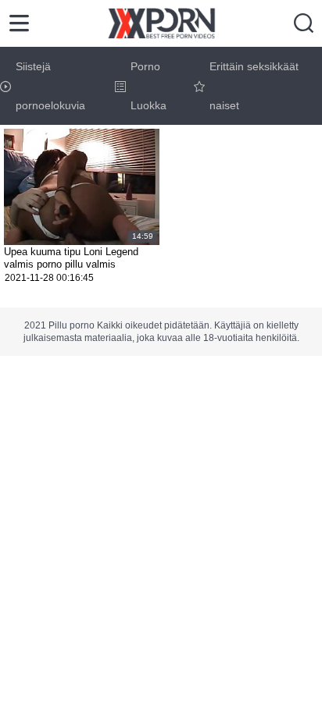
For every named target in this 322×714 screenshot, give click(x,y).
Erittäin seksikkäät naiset (254, 86)
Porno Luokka (148, 86)
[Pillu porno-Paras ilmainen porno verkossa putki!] (161, 23)
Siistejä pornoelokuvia (50, 86)
